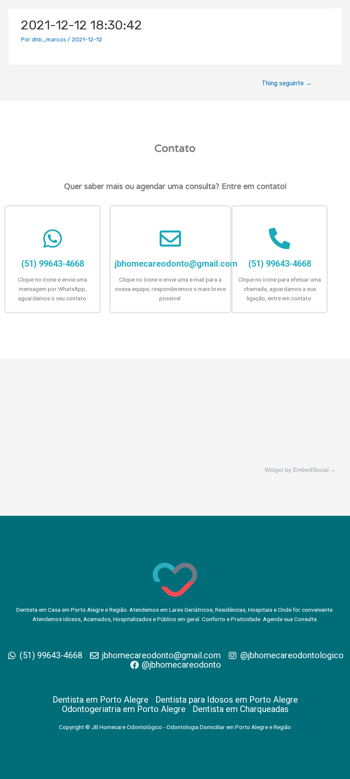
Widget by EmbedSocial (297, 469)
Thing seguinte (287, 83)
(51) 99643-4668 (52, 264)
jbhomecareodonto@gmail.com (176, 264)
